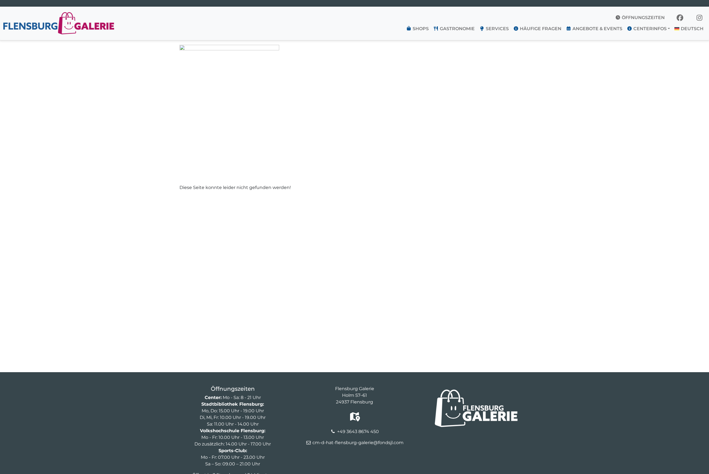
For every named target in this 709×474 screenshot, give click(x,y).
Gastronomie (457, 28)
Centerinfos (649, 28)
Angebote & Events (596, 28)
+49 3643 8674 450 (358, 431)
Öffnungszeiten (643, 17)
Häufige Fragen (540, 28)
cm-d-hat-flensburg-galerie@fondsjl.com (358, 442)
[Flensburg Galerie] (58, 15)
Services (497, 28)
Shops (420, 28)
